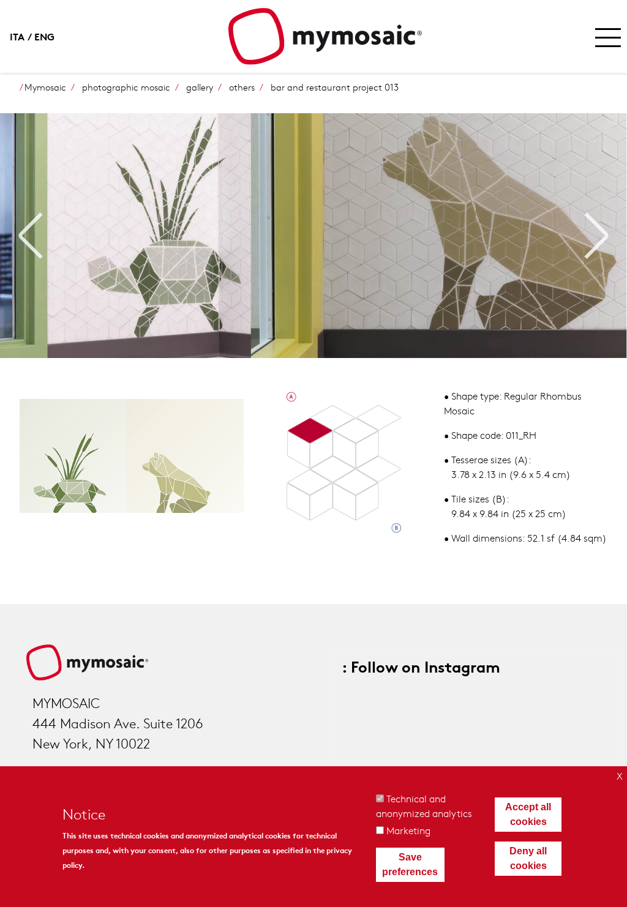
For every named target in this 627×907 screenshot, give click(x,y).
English (46, 36)
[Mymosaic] (325, 36)
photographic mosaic (126, 87)
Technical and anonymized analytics (424, 805)
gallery (199, 87)
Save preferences (410, 864)
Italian (22, 36)
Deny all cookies (528, 858)
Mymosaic (45, 87)
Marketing (408, 830)
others (242, 87)
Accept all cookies (528, 814)
